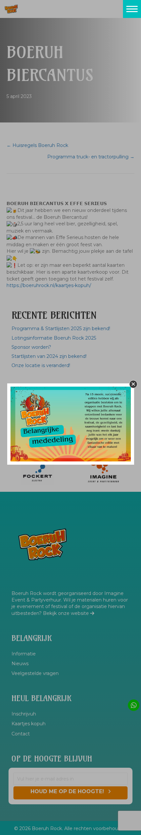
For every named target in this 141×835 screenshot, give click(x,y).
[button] (133, 384)
